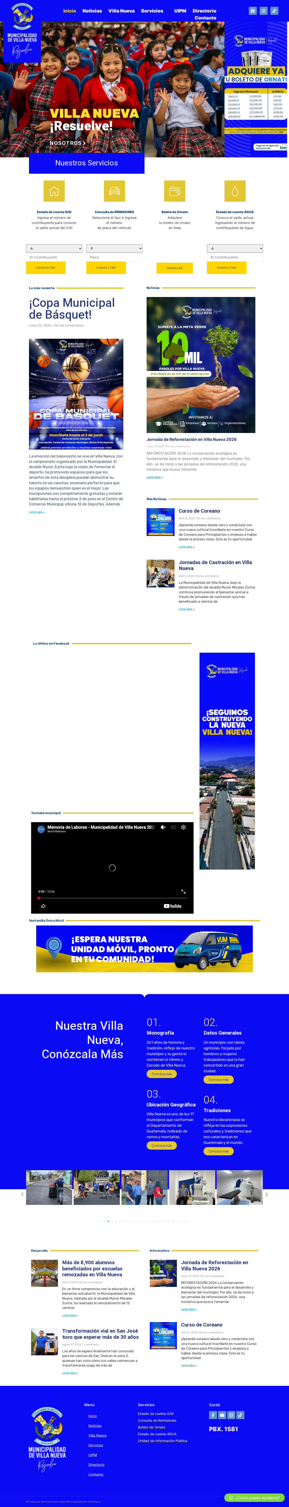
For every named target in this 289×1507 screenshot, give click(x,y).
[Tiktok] (274, 11)
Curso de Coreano (199, 511)
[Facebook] (253, 11)
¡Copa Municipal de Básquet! (72, 309)
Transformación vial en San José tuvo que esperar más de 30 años (100, 1334)
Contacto (205, 18)
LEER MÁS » (155, 477)
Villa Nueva (121, 11)
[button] (162, 1074)
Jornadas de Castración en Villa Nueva (215, 565)
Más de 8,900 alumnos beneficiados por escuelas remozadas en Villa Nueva (92, 1269)
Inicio (69, 11)
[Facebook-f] (213, 1415)
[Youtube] (222, 1415)
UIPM (180, 11)
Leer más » (37, 512)
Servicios (152, 11)
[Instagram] (264, 11)
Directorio (204, 11)
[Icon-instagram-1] (231, 1415)
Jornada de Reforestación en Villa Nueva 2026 (192, 439)
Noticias (92, 11)
